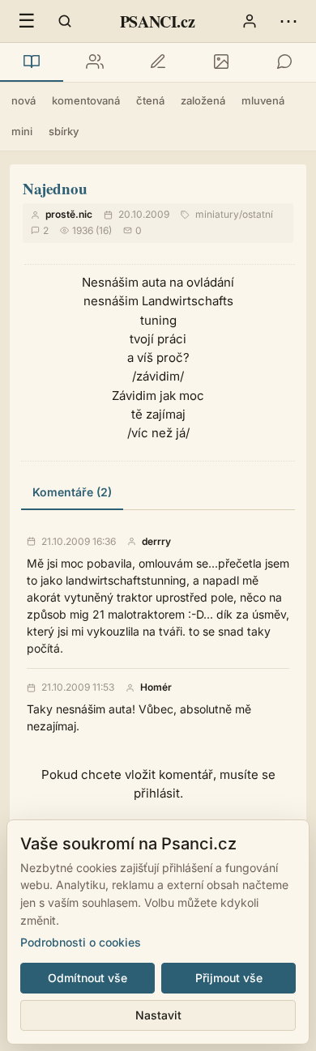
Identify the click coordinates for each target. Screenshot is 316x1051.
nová (23, 100)
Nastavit (158, 1015)
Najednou (55, 188)
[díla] (31, 62)
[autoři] (94, 62)
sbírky (64, 131)
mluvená (262, 100)
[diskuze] (284, 62)
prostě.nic (68, 214)
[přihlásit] (249, 21)
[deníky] (158, 62)
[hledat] (64, 21)
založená (203, 100)
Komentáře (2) (72, 492)
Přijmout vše (229, 978)
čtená (150, 100)
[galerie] (221, 62)
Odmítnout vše (87, 978)
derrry (156, 542)
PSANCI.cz (157, 21)
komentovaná (86, 100)
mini (21, 131)
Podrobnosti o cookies (80, 942)
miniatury (217, 214)
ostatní (257, 214)
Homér (156, 687)
